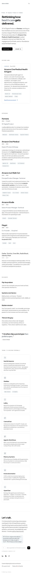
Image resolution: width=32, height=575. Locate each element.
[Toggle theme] (29, 3)
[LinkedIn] (2, 556)
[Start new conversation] (3, 547)
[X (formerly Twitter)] (6, 556)
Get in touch (6, 49)
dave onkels (5, 3)
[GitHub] (9, 556)
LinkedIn (17, 49)
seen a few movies (18, 531)
